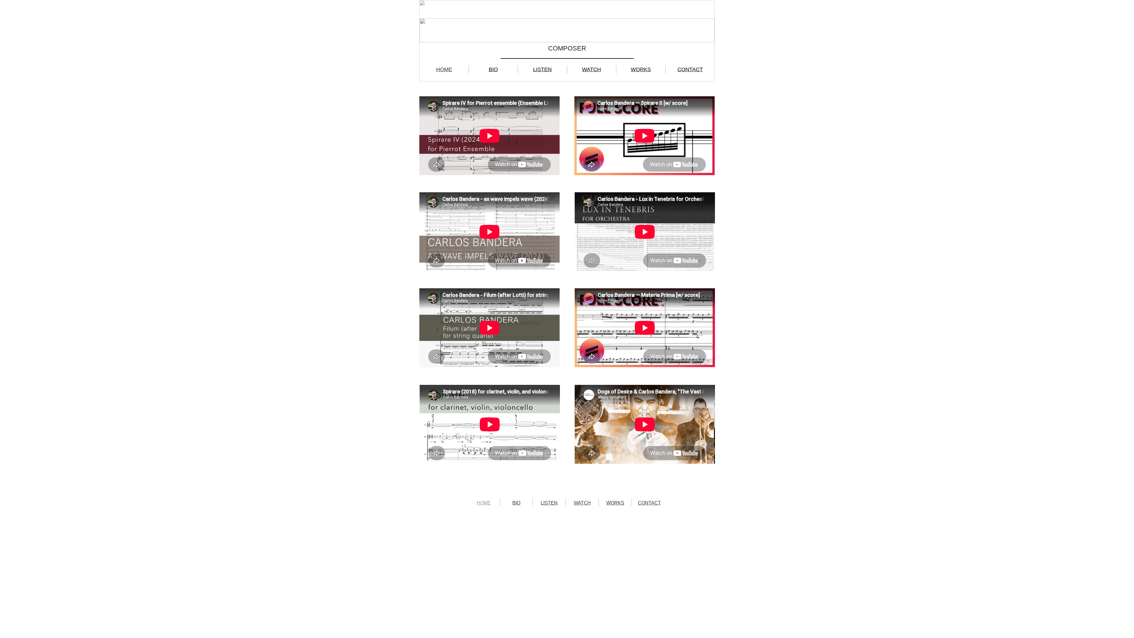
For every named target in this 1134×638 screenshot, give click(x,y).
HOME (444, 69)
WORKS (641, 69)
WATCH (591, 69)
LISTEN (542, 69)
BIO (493, 69)
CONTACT (690, 69)
